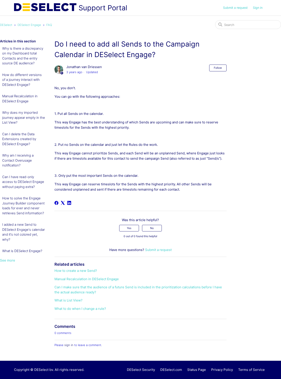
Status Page (196, 370)
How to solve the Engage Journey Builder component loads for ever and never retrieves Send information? (23, 205)
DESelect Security (141, 370)
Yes (129, 228)
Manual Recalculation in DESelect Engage (20, 98)
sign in (68, 345)
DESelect (6, 25)
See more (7, 260)
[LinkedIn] (69, 203)
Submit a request (235, 7)
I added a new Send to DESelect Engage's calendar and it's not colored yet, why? (23, 232)
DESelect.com (171, 370)
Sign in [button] (258, 7)
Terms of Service (251, 370)
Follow (218, 67)
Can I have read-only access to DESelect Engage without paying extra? (23, 182)
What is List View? (68, 300)
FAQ (49, 25)
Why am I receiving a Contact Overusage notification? (18, 160)
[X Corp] (63, 203)
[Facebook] (56, 203)
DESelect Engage (29, 25)
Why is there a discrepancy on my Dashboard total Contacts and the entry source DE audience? (22, 55)
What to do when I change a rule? (80, 309)
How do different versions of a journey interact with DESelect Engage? (22, 80)
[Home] (45, 8)
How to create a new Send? (75, 271)
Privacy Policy (222, 370)
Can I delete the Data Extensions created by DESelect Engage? (19, 139)
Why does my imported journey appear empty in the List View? (23, 117)
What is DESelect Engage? (22, 251)
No (152, 228)
